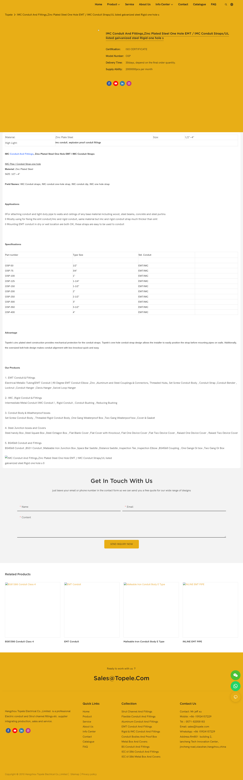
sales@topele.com (121, 678)
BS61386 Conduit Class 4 (19, 641)
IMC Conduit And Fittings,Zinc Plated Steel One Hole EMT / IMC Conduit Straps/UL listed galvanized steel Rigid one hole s (88, 14)
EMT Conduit (71, 641)
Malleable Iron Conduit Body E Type (143, 641)
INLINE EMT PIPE (192, 641)
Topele (9, 14)
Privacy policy (89, 774)
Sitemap (74, 774)
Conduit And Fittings (22, 154)
